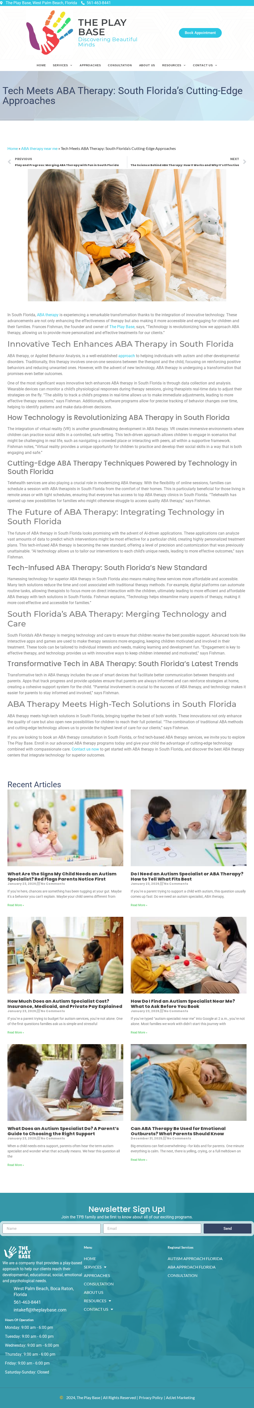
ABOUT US (147, 65)
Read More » (15, 905)
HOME (41, 65)
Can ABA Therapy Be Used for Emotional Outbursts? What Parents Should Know (178, 1131)
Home (12, 148)
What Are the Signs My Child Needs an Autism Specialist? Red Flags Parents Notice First (62, 876)
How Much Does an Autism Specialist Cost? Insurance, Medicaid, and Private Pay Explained (64, 1004)
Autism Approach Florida (195, 1258)
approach (126, 355)
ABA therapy (48, 314)
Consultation (182, 1275)
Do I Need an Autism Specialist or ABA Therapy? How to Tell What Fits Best (187, 876)
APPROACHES (90, 65)
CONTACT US (203, 65)
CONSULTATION (120, 65)
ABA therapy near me (39, 148)
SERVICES (60, 65)
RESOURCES (171, 65)
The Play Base (121, 326)
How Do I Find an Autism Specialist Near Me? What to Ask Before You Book (183, 1004)
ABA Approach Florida (192, 1267)
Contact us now (85, 749)
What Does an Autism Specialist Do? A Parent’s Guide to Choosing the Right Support (63, 1131)
